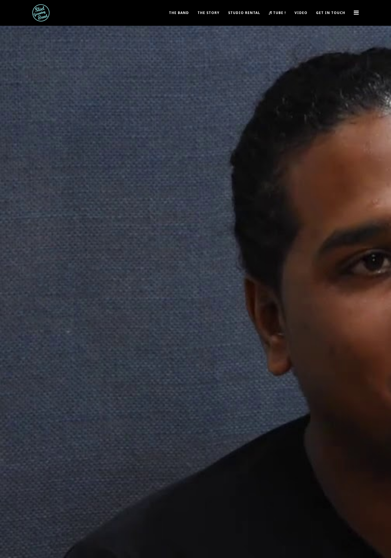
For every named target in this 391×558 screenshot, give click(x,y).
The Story (209, 12)
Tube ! (279, 12)
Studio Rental (244, 12)
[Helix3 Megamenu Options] (356, 12)
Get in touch (330, 12)
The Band (179, 12)
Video (301, 12)
